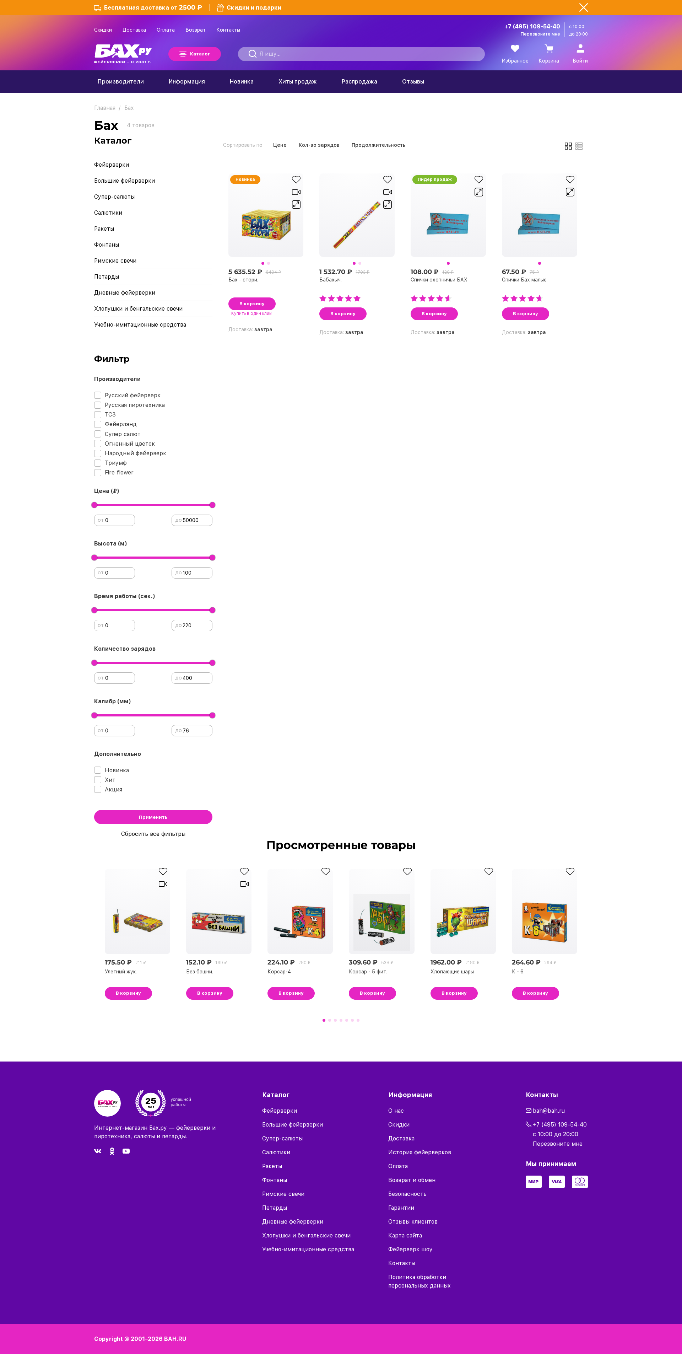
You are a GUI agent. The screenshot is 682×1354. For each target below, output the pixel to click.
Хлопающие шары (452, 971)
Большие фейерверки (124, 180)
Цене (280, 145)
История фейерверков (419, 1152)
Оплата (166, 30)
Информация (187, 81)
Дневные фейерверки (124, 292)
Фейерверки (111, 164)
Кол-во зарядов (319, 145)
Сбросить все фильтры (153, 834)
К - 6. (518, 971)
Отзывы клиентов (413, 1221)
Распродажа (359, 81)
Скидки (103, 30)
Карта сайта (405, 1235)
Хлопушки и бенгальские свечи (138, 308)
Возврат (195, 30)
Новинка (242, 81)
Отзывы (413, 81)
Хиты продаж (297, 81)
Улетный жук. (121, 971)
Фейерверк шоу (410, 1249)
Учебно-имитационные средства (140, 324)
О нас (396, 1110)
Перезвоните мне (540, 34)
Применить (153, 817)
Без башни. (199, 971)
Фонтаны (106, 244)
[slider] (94, 505)
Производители (121, 81)
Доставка (134, 30)
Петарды (106, 276)
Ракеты (104, 228)
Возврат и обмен (411, 1180)
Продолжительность (378, 145)
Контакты (228, 30)
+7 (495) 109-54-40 (532, 26)
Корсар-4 (279, 971)
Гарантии (401, 1207)
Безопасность (407, 1194)
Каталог (200, 54)
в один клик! (251, 313)
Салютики (108, 212)
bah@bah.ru (549, 1110)
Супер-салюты (114, 196)
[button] (262, 263)
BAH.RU (175, 1339)
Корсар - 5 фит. (368, 971)
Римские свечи (115, 260)
